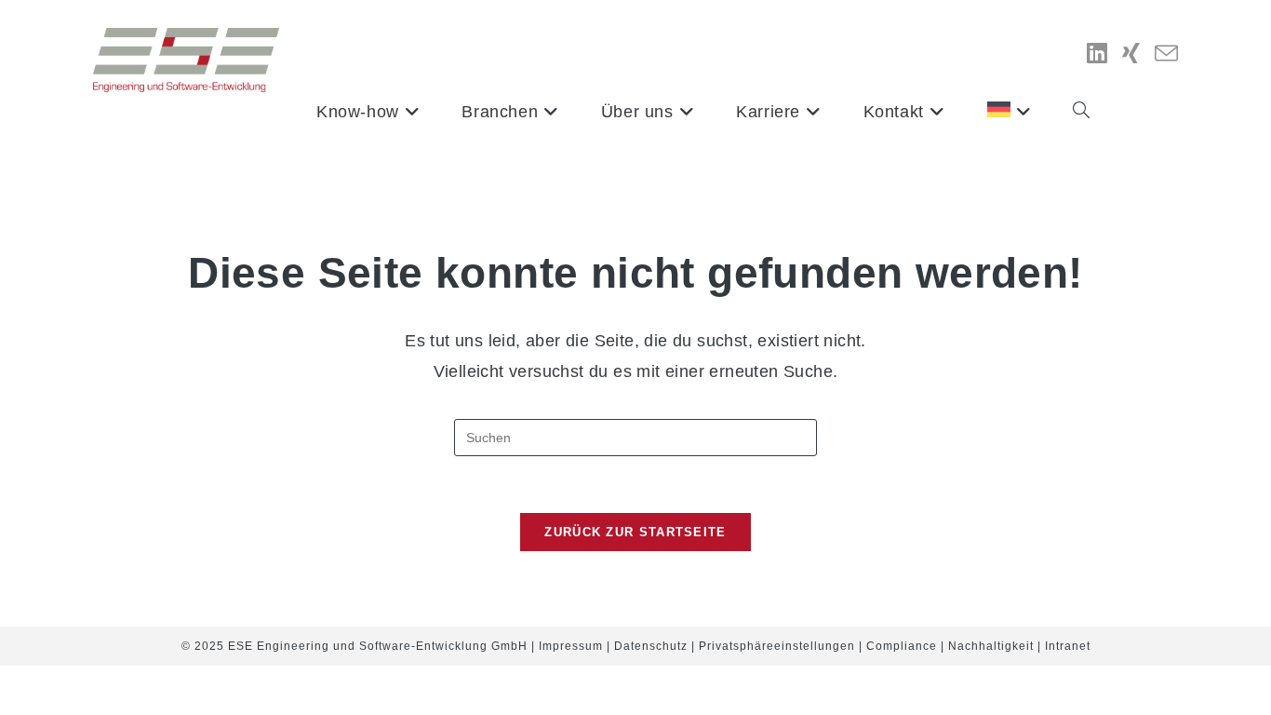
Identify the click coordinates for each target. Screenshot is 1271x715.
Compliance (901, 646)
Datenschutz (651, 646)
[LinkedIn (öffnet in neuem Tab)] (1097, 53)
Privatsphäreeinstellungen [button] (777, 646)
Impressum (571, 646)
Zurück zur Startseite (635, 532)
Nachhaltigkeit (991, 646)
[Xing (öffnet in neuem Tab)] (1131, 53)
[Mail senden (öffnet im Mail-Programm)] (1166, 54)
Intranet (1067, 646)
